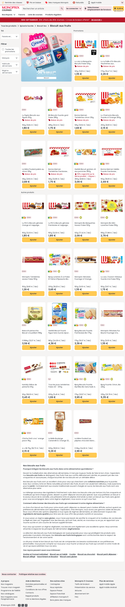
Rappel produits (32, 596)
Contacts (30, 592)
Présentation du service (85, 587)
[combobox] (40, 8)
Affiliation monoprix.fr (59, 597)
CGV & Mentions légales (36, 599)
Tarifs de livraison (82, 584)
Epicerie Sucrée (27, 26)
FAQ (76, 597)
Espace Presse (56, 590)
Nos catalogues (7, 593)
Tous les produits (8, 26)
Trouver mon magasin (10, 587)
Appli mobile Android (108, 587)
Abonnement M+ (82, 593)
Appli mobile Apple (107, 584)
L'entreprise (55, 584)
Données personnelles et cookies (36, 585)
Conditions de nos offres (36, 589)
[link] (32, 574)
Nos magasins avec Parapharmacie (9, 598)
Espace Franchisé (57, 593)
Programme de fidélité (10, 590)
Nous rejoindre (56, 587)
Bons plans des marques (60, 600)
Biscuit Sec (42, 26)
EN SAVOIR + (96, 20)
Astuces (78, 590)
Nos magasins (7, 584)
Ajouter (85, 78)
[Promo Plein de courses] (46, 57)
